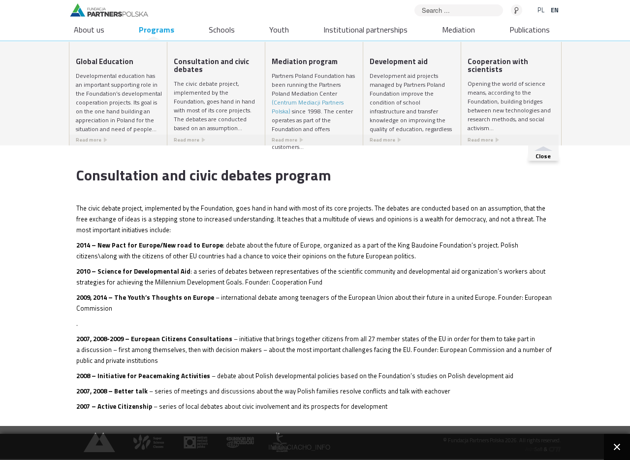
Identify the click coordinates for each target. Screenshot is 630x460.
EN (555, 10)
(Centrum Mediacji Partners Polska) (308, 107)
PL (541, 10)
